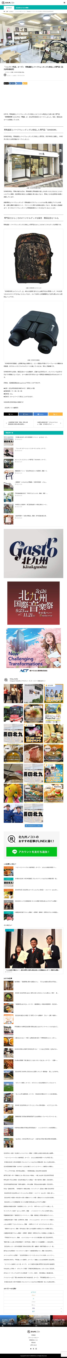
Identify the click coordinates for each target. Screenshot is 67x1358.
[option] (8, 1321)
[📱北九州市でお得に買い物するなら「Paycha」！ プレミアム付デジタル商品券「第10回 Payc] (53, 713)
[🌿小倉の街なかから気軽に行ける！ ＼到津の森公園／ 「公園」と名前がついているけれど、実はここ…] (33, 693)
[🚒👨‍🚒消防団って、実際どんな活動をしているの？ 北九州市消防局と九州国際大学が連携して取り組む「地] (13, 813)
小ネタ (33, 1302)
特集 (33, 1308)
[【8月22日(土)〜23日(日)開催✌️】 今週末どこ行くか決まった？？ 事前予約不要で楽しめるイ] (53, 693)
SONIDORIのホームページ (17, 383)
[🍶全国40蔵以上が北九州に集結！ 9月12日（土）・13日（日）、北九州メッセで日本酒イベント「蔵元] (53, 733)
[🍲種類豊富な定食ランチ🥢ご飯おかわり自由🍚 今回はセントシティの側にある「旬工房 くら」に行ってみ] (53, 753)
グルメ (33, 1295)
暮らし (33, 1305)
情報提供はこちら (33, 1340)
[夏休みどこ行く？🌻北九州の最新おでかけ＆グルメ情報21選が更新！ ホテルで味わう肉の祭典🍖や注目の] (33, 813)
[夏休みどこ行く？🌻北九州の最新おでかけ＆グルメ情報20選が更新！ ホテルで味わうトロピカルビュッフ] (13, 733)
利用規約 (33, 1335)
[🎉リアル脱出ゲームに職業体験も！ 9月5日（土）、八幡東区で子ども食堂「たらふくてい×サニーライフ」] (13, 793)
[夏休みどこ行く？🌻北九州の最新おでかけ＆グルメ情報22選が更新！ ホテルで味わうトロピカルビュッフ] (33, 773)
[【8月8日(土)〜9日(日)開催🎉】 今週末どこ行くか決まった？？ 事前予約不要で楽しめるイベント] (53, 773)
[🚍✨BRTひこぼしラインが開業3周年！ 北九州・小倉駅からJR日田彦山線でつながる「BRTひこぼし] (13, 713)
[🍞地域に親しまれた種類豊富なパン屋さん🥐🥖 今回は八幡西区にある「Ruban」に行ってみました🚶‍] (33, 793)
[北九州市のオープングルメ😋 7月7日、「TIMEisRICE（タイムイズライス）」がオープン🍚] (53, 793)
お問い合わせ (33, 1345)
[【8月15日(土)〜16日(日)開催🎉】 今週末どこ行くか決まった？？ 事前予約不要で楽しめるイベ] (33, 733)
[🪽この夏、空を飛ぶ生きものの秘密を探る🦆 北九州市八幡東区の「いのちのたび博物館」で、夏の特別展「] (13, 773)
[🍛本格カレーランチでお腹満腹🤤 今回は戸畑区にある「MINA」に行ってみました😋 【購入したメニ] (13, 753)
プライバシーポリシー (33, 1337)
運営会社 (33, 1342)
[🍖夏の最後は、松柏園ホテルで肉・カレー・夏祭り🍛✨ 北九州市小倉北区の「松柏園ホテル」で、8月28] (33, 753)
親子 (33, 1311)
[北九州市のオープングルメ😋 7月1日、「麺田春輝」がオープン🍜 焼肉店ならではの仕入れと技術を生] (33, 713)
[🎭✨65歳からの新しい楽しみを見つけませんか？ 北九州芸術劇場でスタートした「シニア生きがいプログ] (13, 693)
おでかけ (9, 8)
